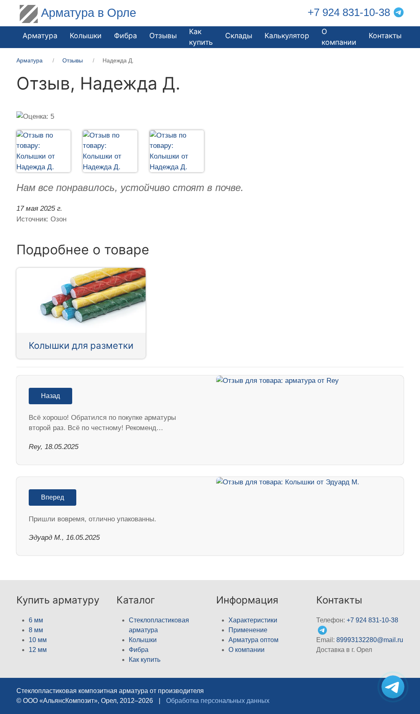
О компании (339, 36)
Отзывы (163, 35)
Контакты (385, 35)
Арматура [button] (40, 35)
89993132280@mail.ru (369, 639)
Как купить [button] (201, 36)
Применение (247, 629)
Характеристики (252, 620)
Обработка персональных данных (217, 700)
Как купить (144, 659)
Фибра (125, 35)
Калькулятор (287, 35)
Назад (50, 395)
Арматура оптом (253, 639)
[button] (37, 151)
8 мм (36, 629)
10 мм (38, 639)
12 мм (38, 649)
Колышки (143, 639)
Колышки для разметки (81, 345)
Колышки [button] (86, 35)
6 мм (36, 620)
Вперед (52, 497)
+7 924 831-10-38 (349, 12)
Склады (238, 35)
